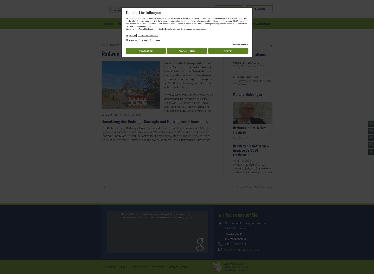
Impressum (131, 35)
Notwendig (133, 41)
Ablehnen (228, 51)
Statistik (156, 41)
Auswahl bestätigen (187, 51)
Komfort (146, 41)
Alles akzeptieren (146, 51)
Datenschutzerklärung (148, 35)
